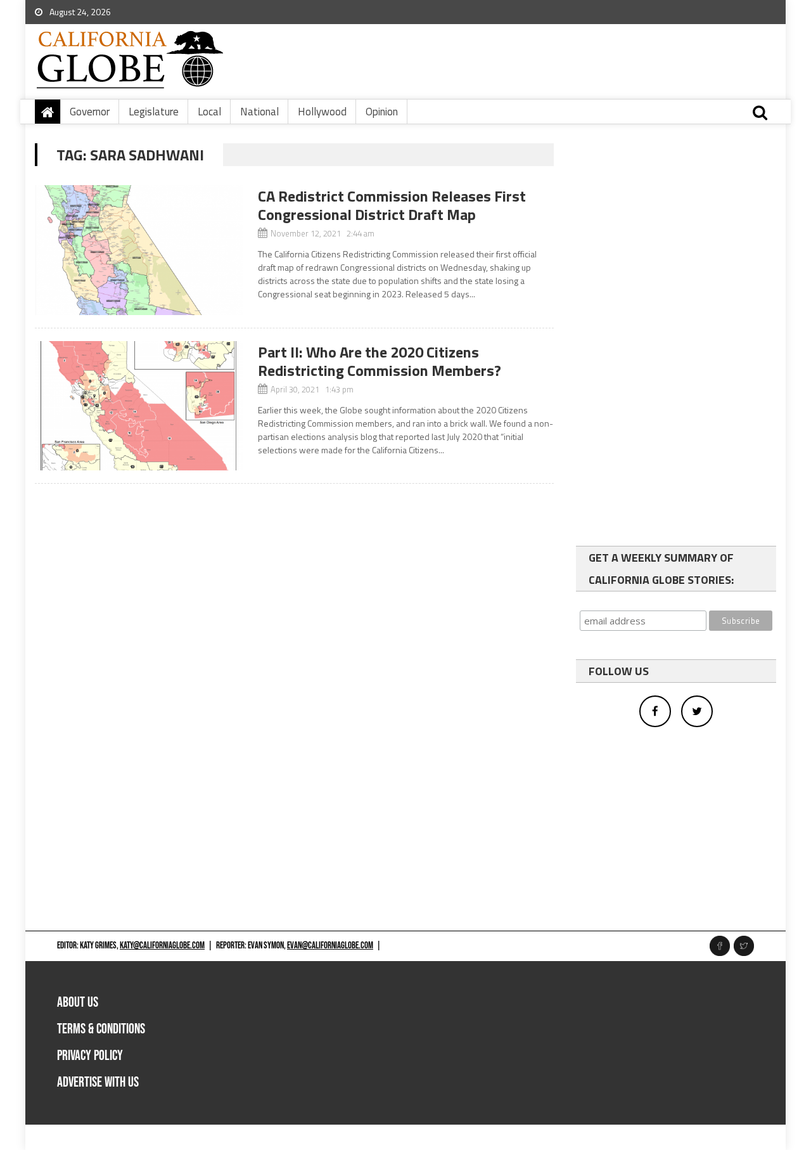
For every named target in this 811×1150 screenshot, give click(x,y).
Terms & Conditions (101, 1029)
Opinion (382, 111)
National (259, 111)
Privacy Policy (90, 1055)
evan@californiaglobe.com (330, 946)
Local (209, 111)
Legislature (154, 111)
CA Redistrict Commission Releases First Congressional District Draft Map (392, 205)
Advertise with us (98, 1082)
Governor (90, 111)
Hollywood (322, 111)
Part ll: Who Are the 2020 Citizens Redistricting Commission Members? (379, 361)
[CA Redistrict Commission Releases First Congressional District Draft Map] (139, 250)
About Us (77, 1002)
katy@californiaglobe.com (162, 946)
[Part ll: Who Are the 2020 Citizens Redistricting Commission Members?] (139, 406)
